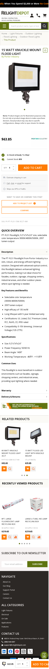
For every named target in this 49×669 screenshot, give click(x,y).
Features (5, 633)
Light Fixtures (7, 617)
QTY (5, 170)
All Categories (13, 612)
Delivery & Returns (11, 399)
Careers (6, 601)
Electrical (5, 621)
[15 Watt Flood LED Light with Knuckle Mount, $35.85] (35, 438)
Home (4, 33)
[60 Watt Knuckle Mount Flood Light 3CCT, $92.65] (12, 438)
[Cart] (43, 15)
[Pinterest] (17, 658)
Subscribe (35, 571)
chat (12, 186)
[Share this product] (43, 50)
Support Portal (9, 597)
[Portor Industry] (37, 141)
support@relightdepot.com (15, 652)
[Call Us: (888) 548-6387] (36, 15)
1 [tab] (23, 109)
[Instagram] (23, 658)
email (19, 186)
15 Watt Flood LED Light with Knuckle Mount (33, 454)
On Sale (5, 625)
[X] (30, 658)
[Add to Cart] (4, 472)
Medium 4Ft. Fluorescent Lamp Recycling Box (10, 524)
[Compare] (15, 540)
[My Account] (30, 15)
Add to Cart (32, 170)
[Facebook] (10, 658)
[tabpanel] (24, 83)
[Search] (42, 26)
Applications (6, 629)
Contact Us (7, 605)
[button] (33, 205)
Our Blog (6, 593)
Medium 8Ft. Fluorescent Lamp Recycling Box (33, 524)
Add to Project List (23, 206)
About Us (6, 589)
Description (7, 254)
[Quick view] (9, 472)
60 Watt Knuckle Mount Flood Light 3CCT (11, 454)
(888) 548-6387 (9, 648)
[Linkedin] (4, 658)
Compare (23, 213)
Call (8, 186)
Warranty (6, 393)
